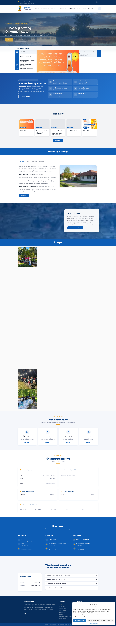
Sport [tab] (28, 161)
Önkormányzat (44, 8)
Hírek (36, 8)
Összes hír (57, 140)
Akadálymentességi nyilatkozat (66, 616)
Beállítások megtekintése (107, 620)
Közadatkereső (62, 618)
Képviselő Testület (63, 608)
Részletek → (27, 442)
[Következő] (112, 32)
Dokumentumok (63, 610)
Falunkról (62, 8)
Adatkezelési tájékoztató (93, 623)
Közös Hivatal (54, 8)
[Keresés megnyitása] (99, 8)
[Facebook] (97, 2)
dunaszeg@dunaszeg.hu (26, 549)
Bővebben (23, 195)
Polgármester (62, 606)
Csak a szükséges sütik (93, 620)
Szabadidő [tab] (42, 161)
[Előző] (3, 32)
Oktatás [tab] (22, 161)
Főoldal (60, 604)
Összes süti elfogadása (79, 620)
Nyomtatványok (71, 8)
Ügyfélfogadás (20, 39)
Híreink (9, 39)
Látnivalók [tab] (34, 161)
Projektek (79, 8)
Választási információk (88, 8)
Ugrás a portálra (26, 96)
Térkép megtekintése (74, 228)
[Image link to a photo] (27, 257)
